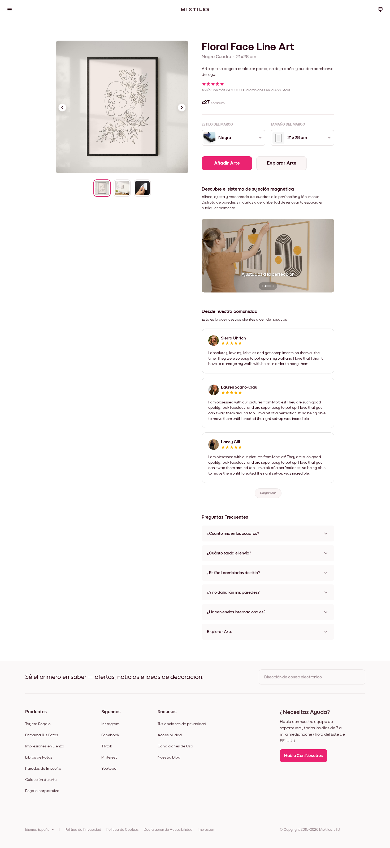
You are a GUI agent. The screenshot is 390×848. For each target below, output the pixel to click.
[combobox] (233, 137)
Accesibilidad (170, 735)
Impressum (206, 830)
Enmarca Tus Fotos (41, 735)
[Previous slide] (62, 107)
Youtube (108, 768)
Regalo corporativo (42, 791)
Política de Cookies (122, 830)
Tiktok (106, 746)
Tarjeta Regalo (38, 724)
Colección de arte (41, 780)
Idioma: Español (37, 830)
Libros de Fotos (38, 757)
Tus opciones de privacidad (182, 724)
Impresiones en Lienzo (44, 746)
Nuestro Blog (169, 757)
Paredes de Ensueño (43, 768)
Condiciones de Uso (175, 746)
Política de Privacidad (83, 830)
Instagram (110, 724)
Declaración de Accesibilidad (168, 830)
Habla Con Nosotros (303, 756)
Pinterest (109, 757)
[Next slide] (182, 107)
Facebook (110, 735)
